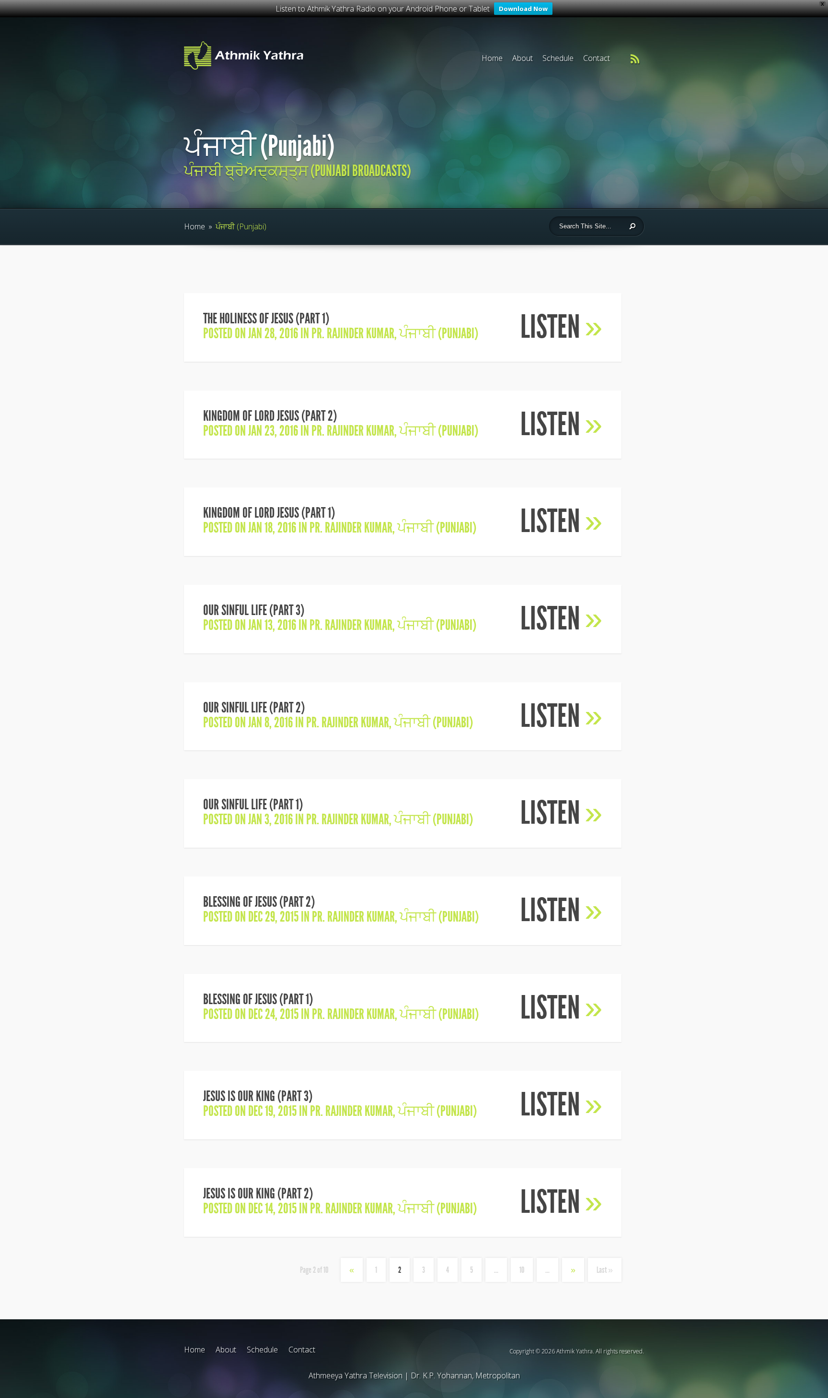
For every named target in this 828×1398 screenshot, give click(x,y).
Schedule (558, 58)
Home (492, 58)
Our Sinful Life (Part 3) (253, 610)
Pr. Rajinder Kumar (352, 333)
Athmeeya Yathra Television (355, 1375)
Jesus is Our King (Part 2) (258, 1193)
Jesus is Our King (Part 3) (257, 1096)
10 (521, 1270)
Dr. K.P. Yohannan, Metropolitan (465, 1375)
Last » (605, 1270)
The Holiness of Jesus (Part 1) (266, 318)
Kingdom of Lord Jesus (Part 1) (269, 512)
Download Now (523, 8)
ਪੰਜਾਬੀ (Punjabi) (438, 333)
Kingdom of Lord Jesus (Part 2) (270, 416)
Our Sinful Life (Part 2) (254, 707)
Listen (561, 327)
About (522, 58)
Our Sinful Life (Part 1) (253, 804)
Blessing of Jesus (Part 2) (259, 902)
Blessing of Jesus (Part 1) (258, 999)
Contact (596, 58)
